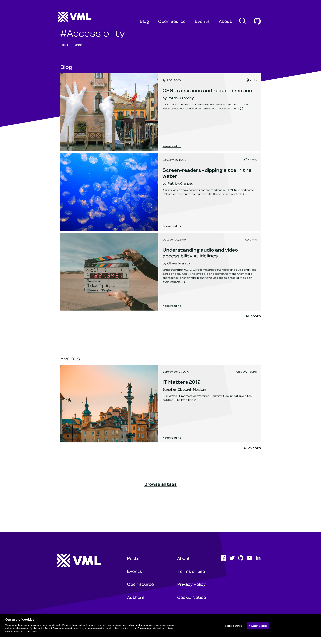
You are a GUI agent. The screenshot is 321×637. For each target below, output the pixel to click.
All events (252, 448)
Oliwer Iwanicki (179, 263)
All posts (253, 316)
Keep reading (172, 146)
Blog (144, 21)
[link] (160, 112)
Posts (133, 558)
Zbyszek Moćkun (192, 389)
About (225, 21)
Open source (140, 584)
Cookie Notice (191, 597)
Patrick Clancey (180, 98)
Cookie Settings (233, 625)
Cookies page (144, 628)
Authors (135, 597)
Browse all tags (160, 484)
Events (202, 21)
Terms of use (191, 571)
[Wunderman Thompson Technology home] (75, 17)
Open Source (172, 21)
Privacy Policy (191, 584)
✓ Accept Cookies (257, 625)
